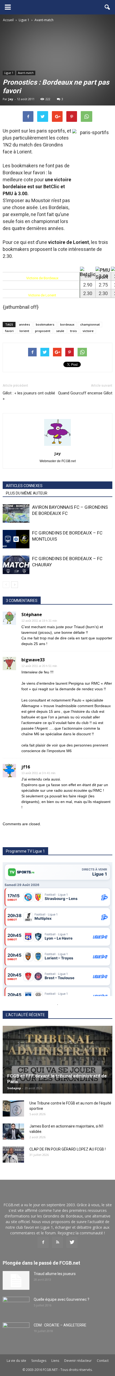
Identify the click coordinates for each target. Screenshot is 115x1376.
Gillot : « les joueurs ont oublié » (29, 396)
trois (73, 331)
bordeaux (67, 324)
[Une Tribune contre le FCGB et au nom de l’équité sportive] (13, 1108)
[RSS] (57, 1242)
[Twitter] (72, 1242)
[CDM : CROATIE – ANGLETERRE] (16, 1331)
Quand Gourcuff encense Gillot (85, 393)
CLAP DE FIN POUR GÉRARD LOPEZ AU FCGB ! (67, 1149)
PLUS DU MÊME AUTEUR (26, 493)
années (24, 324)
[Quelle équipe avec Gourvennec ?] (16, 1306)
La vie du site (16, 1360)
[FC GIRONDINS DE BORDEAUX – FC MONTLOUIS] (16, 539)
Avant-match (26, 73)
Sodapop (14, 1088)
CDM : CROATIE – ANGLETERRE (60, 1325)
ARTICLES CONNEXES (24, 486)
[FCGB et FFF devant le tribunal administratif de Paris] (57, 1060)
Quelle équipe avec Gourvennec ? (61, 1299)
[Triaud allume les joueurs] (16, 1280)
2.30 (87, 293)
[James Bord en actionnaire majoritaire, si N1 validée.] (13, 1132)
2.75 (103, 285)
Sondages (38, 1360)
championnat (90, 324)
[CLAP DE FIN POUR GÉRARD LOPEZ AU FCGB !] (13, 1155)
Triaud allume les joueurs (55, 1274)
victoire (88, 331)
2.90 (87, 285)
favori (9, 331)
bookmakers (45, 324)
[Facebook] (43, 1242)
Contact (103, 1360)
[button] (107, 7)
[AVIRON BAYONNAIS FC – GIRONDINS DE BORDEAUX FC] (16, 513)
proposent (42, 331)
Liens (55, 1360)
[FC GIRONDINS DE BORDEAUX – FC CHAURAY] (16, 565)
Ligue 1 (8, 73)
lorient (24, 331)
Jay (10, 99)
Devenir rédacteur (78, 1360)
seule (60, 331)
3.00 (88, 276)
